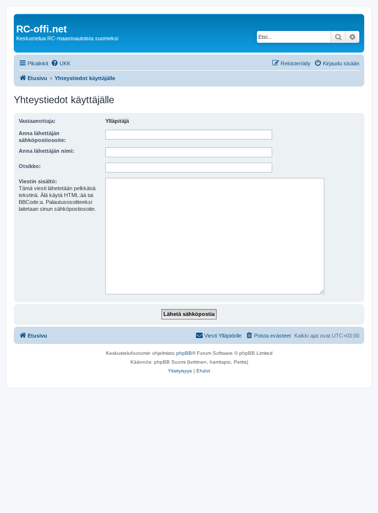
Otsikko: (30, 166)
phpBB (184, 353)
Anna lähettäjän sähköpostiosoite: (42, 136)
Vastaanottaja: (37, 121)
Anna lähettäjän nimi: (46, 151)
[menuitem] (60, 63)
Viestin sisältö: (38, 181)
